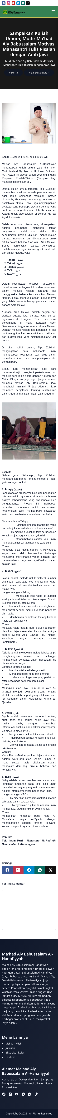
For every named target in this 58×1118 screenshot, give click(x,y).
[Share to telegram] (29, 870)
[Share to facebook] (7, 870)
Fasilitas (10, 1057)
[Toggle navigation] (53, 11)
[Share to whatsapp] (39, 870)
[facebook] (3, 3)
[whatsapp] (23, 3)
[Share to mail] (18, 870)
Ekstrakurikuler (15, 1052)
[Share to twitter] (50, 870)
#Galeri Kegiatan (39, 72)
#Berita (13, 72)
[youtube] (13, 3)
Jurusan (10, 1048)
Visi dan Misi (13, 1043)
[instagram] (8, 3)
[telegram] (18, 3)
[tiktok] (28, 3)
